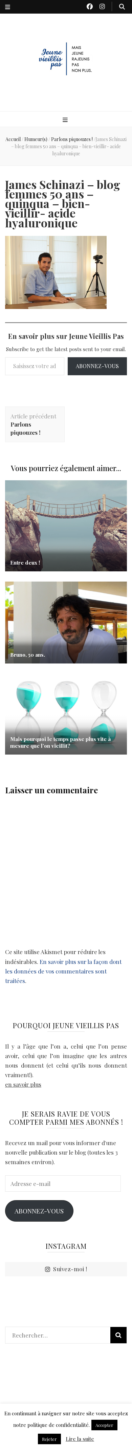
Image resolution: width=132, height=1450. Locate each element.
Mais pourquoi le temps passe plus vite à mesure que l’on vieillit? (60, 742)
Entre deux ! (25, 562)
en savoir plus (23, 1084)
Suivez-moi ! (70, 1269)
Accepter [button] (104, 1425)
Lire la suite (80, 1438)
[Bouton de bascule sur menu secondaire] (7, 7)
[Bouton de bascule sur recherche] (122, 6)
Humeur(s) (35, 139)
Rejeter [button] (49, 1439)
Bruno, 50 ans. (27, 654)
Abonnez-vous (97, 365)
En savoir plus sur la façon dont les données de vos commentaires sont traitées (63, 971)
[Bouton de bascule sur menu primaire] (66, 119)
